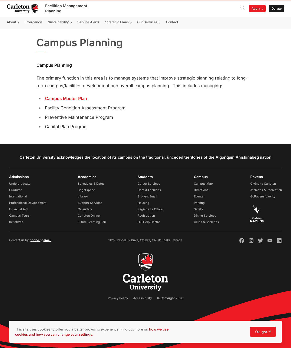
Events (198, 196)
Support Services (90, 202)
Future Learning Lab (92, 222)
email (47, 240)
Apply (256, 8)
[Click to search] (243, 8)
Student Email (147, 196)
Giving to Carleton (263, 183)
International (18, 196)
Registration (146, 215)
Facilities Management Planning (66, 8)
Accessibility (142, 298)
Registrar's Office (150, 209)
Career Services (149, 183)
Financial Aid (18, 209)
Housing (143, 202)
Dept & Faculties (149, 190)
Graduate (15, 190)
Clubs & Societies (206, 222)
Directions (201, 190)
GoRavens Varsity (262, 196)
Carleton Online (89, 215)
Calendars (85, 209)
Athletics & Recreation (266, 190)
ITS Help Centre (149, 222)
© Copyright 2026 (170, 298)
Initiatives (16, 222)
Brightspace (86, 190)
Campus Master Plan (66, 98)
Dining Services (205, 215)
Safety (198, 209)
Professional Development (27, 202)
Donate (277, 8)
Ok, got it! (263, 332)
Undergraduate (19, 183)
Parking (199, 202)
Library (83, 196)
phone (35, 240)
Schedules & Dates (91, 183)
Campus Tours (19, 215)
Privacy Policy (118, 298)
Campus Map (203, 183)
